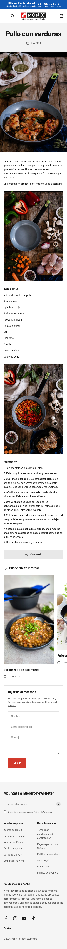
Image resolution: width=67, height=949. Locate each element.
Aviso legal (43, 860)
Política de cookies (47, 872)
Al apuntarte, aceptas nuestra (30, 812)
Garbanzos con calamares (21, 670)
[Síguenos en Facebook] (6, 918)
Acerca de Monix (13, 829)
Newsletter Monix (13, 842)
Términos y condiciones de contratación (45, 833)
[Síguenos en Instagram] (15, 918)
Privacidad (43, 866)
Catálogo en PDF (13, 854)
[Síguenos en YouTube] (24, 918)
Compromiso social (14, 836)
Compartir (36, 554)
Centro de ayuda (13, 848)
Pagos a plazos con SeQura (47, 845)
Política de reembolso (49, 854)
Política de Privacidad (43, 812)
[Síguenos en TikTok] (33, 918)
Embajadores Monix (14, 860)
